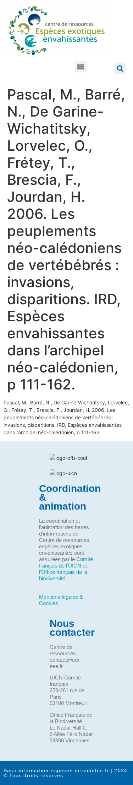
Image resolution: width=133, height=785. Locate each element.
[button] (81, 66)
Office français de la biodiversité (63, 575)
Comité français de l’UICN (66, 562)
